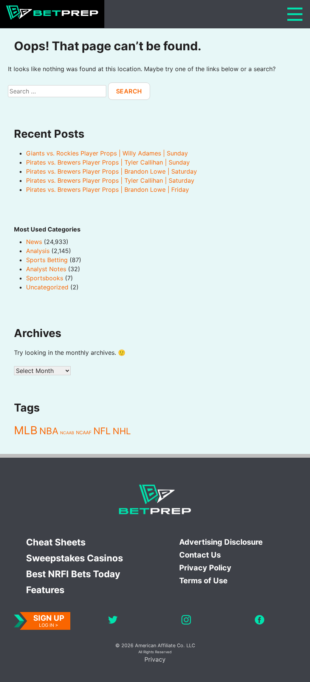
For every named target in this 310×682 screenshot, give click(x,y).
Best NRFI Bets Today (73, 574)
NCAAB (67, 432)
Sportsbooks (44, 278)
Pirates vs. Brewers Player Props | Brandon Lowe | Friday (107, 189)
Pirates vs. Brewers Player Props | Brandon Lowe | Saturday (111, 171)
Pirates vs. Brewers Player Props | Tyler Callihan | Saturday (110, 180)
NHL (122, 431)
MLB (25, 430)
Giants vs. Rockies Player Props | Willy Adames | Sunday (107, 153)
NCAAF (83, 432)
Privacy (155, 659)
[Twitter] (113, 621)
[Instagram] (186, 621)
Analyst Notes (46, 269)
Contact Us (200, 554)
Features (45, 589)
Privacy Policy (205, 567)
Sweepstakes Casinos (74, 558)
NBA (48, 431)
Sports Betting (47, 260)
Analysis (38, 251)
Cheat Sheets (55, 542)
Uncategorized (47, 287)
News (34, 241)
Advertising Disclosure (221, 542)
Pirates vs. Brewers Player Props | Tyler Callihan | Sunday (108, 162)
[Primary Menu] (294, 14)
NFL (102, 431)
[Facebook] (259, 621)
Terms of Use (203, 580)
